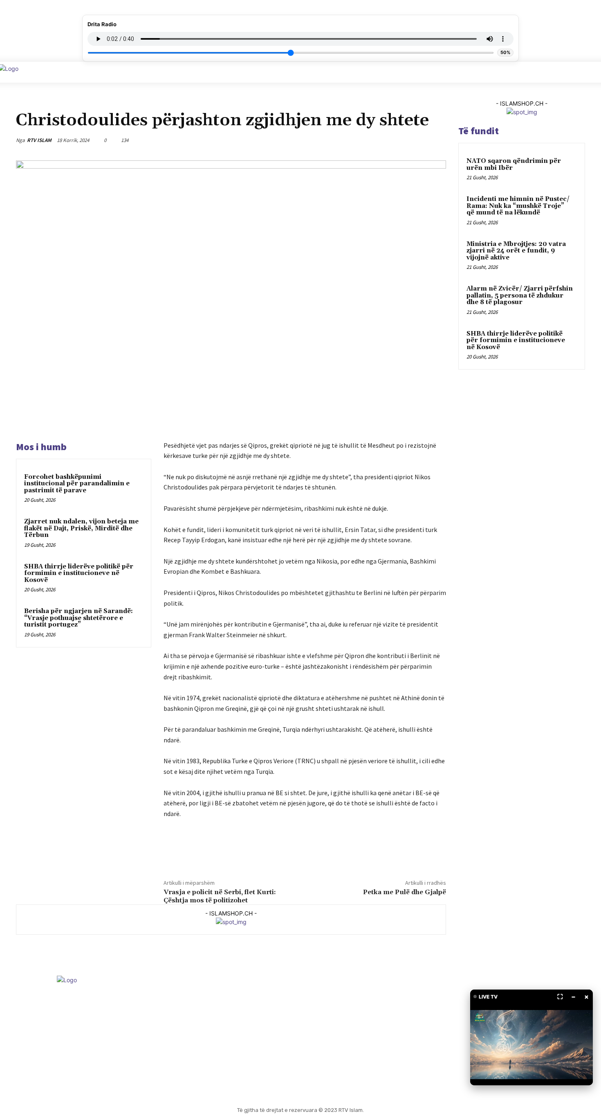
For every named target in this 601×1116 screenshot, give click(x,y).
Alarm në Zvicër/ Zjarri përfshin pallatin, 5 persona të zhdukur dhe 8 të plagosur (519, 295)
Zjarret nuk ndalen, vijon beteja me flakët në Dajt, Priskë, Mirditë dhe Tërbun (81, 528)
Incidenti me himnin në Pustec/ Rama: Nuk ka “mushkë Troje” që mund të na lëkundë (518, 205)
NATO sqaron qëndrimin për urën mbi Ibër (513, 164)
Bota (23, 102)
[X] (380, 140)
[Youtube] (316, 1036)
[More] (437, 140)
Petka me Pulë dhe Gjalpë (404, 892)
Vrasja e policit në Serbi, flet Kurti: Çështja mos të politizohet (220, 896)
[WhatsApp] (418, 140)
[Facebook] (362, 140)
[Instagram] (296, 1036)
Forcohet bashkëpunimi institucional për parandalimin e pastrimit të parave (77, 483)
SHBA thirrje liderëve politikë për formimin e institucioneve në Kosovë (78, 573)
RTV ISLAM (39, 140)
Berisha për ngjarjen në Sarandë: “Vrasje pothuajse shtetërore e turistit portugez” (78, 618)
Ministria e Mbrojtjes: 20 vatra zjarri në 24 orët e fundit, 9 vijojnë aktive (516, 251)
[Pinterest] (399, 140)
